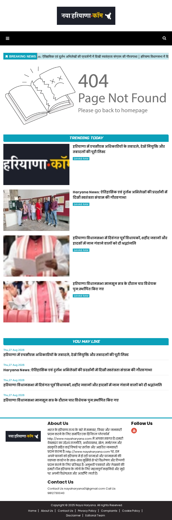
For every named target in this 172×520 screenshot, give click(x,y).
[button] (7, 38)
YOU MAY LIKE (85, 341)
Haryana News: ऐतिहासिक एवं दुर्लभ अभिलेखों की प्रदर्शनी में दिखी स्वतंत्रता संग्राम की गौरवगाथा (77, 370)
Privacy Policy (87, 511)
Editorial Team (95, 515)
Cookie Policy (131, 511)
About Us (57, 423)
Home (32, 511)
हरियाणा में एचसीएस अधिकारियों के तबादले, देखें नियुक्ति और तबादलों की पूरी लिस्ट (66, 354)
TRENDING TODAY (86, 138)
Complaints (109, 511)
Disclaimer (73, 515)
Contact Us (60, 482)
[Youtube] (134, 430)
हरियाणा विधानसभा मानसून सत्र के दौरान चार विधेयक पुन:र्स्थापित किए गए (61, 400)
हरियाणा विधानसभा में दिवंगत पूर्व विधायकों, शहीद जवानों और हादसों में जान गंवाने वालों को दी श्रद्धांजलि (82, 385)
